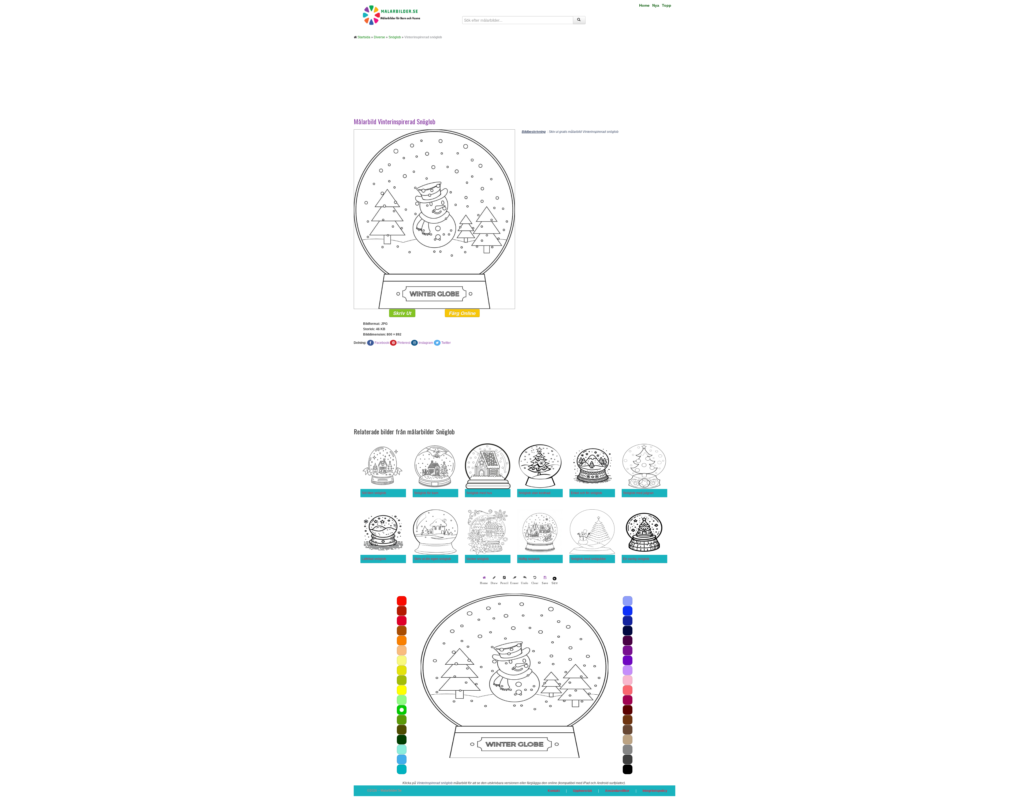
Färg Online (462, 313)
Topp (666, 5)
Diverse (379, 37)
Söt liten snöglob (374, 493)
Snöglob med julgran (638, 493)
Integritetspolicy (655, 791)
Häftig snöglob (529, 559)
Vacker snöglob (477, 559)
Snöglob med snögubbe (588, 559)
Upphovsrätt (582, 791)
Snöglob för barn (426, 493)
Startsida (363, 37)
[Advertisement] (514, 82)
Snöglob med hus (479, 493)
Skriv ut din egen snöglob (432, 559)
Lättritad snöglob (374, 559)
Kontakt (554, 791)
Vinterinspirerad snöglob (435, 783)
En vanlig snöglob (636, 559)
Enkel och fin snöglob (586, 493)
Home (644, 5)
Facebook (382, 343)
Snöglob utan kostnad (534, 493)
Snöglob (395, 37)
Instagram (426, 343)
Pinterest (403, 343)
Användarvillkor (617, 791)
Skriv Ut (402, 313)
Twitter (446, 343)
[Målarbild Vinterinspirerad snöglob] (434, 219)
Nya (655, 5)
